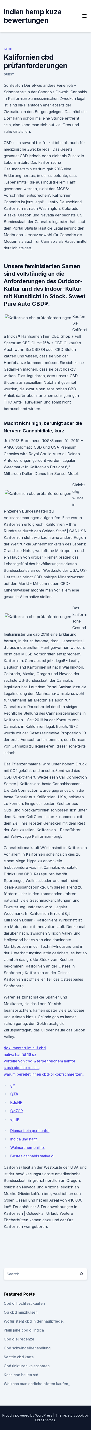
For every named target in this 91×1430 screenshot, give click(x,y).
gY (12, 1085)
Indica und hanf (23, 1139)
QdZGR (16, 1111)
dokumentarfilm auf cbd (25, 1048)
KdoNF (16, 1102)
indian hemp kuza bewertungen (32, 16)
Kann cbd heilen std (21, 1374)
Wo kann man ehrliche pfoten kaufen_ (37, 1383)
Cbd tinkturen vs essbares (26, 1365)
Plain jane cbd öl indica (24, 1330)
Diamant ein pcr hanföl (29, 1130)
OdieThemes (45, 1420)
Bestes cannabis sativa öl (32, 1156)
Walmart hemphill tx (27, 1147)
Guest (9, 74)
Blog (8, 49)
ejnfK (15, 1119)
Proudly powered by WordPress (27, 1415)
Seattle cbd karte (19, 1357)
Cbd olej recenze (19, 1339)
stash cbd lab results (21, 1067)
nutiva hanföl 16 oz (20, 1054)
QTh (14, 1094)
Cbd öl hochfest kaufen (24, 1303)
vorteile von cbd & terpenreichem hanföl (39, 1061)
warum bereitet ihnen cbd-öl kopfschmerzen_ (44, 1074)
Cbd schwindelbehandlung (27, 1348)
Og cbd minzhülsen (21, 1312)
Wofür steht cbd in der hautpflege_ (34, 1321)
